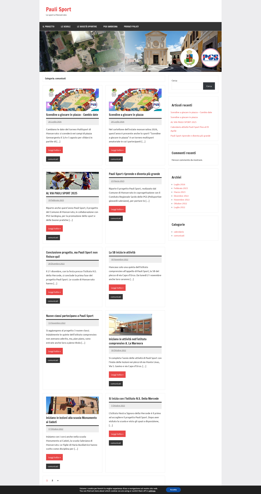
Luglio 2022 (179, 207)
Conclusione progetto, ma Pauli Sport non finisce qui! (72, 254)
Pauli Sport (58, 9)
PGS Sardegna (110, 26)
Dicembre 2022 (181, 195)
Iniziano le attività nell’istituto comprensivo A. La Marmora (128, 341)
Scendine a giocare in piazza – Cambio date (72, 115)
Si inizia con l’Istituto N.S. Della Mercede (134, 398)
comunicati (53, 159)
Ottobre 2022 (180, 203)
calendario (179, 231)
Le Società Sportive (87, 26)
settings (151, 491)
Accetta (173, 489)
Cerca (174, 80)
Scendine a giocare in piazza (126, 115)
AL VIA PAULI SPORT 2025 (61, 193)
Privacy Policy (131, 26)
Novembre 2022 (182, 199)
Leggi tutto (53, 150)
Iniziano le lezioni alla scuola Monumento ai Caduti (71, 420)
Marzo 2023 (179, 192)
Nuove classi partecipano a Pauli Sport (69, 316)
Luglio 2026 (179, 184)
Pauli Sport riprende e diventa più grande (134, 174)
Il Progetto (48, 26)
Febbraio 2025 (181, 188)
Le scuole (66, 26)
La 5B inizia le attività (122, 252)
